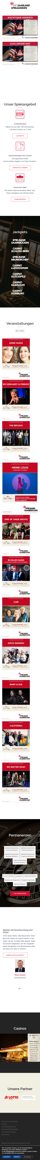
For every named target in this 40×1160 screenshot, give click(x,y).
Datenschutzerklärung (9, 1121)
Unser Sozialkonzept (15, 955)
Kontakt (4, 1124)
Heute (5, 876)
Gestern (11, 876)
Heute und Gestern (31, 876)
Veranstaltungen (20, 167)
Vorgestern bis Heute (28, 880)
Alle (17, 331)
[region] (20, 1048)
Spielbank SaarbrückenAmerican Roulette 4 (28, 855)
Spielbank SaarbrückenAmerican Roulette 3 (12, 855)
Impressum (5, 1134)
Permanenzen (20, 199)
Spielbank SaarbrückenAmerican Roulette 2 (28, 849)
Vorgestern (19, 876)
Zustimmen (7, 1157)
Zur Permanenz (20, 893)
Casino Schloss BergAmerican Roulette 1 (20, 861)
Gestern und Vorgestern (12, 880)
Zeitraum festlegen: (20, 884)
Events (22, 331)
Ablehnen (16, 1157)
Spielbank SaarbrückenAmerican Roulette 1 (12, 849)
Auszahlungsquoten (8, 1127)
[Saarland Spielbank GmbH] (20, 5)
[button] (20, 1048)
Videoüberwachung (8, 1132)
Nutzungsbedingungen (9, 1129)
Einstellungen (10, 1151)
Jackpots (20, 136)
